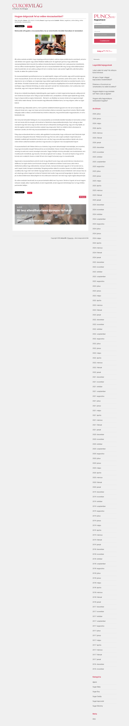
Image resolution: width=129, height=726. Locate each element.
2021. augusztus (98, 396)
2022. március (97, 363)
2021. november (98, 382)
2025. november (98, 152)
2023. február (97, 310)
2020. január (97, 487)
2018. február (97, 597)
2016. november (98, 669)
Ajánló (95, 682)
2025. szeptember (99, 162)
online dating (75, 20)
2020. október (97, 444)
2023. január (97, 315)
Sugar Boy (96, 692)
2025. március (97, 190)
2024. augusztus (98, 224)
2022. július (97, 344)
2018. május (97, 583)
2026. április (97, 128)
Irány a (100, 51)
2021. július (97, 401)
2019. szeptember (99, 506)
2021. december (98, 377)
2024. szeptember (99, 219)
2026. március (97, 133)
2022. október (97, 329)
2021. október (97, 387)
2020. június (97, 463)
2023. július (97, 286)
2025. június (97, 176)
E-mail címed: (98, 23)
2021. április (97, 415)
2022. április (97, 358)
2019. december (98, 492)
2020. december (98, 434)
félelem (62, 20)
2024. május (97, 238)
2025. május (97, 181)
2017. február (97, 655)
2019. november (98, 497)
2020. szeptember (99, 449)
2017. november (98, 611)
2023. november (98, 267)
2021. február (97, 425)
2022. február (97, 368)
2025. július (97, 171)
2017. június (97, 635)
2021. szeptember (99, 391)
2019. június (97, 521)
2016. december (98, 664)
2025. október (97, 157)
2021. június (97, 406)
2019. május (97, 525)
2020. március (97, 477)
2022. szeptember (99, 334)
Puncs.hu (70, 238)
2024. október (97, 214)
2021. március (97, 420)
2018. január (97, 602)
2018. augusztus (98, 568)
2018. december (98, 549)
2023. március (97, 305)
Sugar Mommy (98, 706)
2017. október (97, 616)
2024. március (97, 248)
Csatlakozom (104, 41)
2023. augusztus (98, 281)
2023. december (98, 262)
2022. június (97, 348)
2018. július (97, 573)
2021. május (97, 411)
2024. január (97, 257)
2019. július (97, 516)
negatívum (68, 20)
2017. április (97, 645)
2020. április (97, 473)
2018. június (97, 578)
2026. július (97, 114)
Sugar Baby (97, 687)
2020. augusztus (98, 454)
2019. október (97, 501)
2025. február (97, 195)
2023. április (97, 300)
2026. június (97, 119)
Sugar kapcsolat (98, 701)
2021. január (97, 430)
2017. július (97, 631)
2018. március (97, 592)
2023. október (97, 272)
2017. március (97, 650)
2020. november (98, 439)
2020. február (97, 482)
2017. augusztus (98, 626)
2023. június (97, 291)
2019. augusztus (98, 511)
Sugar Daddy (97, 696)
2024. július (97, 229)
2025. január (97, 200)
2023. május (97, 296)
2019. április (97, 530)
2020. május (97, 468)
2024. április (97, 243)
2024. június (97, 233)
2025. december (98, 147)
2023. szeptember (99, 277)
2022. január (97, 372)
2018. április (97, 588)
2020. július (97, 458)
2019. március (97, 535)
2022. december (98, 320)
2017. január (97, 659)
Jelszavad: (97, 31)
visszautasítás (26, 22)
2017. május (97, 640)
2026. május (97, 123)
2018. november (98, 554)
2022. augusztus (98, 339)
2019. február (97, 540)
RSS (94, 719)
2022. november (98, 324)
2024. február (97, 253)
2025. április (97, 186)
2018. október (97, 559)
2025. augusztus (98, 166)
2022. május (97, 353)
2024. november (98, 210)
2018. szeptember (99, 564)
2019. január (97, 545)
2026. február (97, 138)
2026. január (97, 143)
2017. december (98, 607)
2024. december (98, 205)
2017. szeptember (99, 621)
